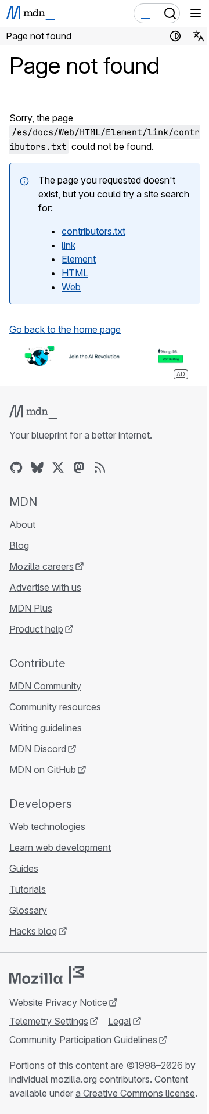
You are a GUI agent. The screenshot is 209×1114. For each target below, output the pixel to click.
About (22, 524)
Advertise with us (45, 587)
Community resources (55, 707)
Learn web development (60, 847)
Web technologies (47, 826)
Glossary (28, 910)
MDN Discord (37, 748)
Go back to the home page (65, 329)
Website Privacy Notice (58, 1002)
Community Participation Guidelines (83, 1039)
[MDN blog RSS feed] (100, 468)
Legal (119, 1021)
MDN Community (45, 686)
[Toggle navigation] (195, 13)
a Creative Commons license (135, 1093)
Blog (19, 545)
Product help (36, 629)
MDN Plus (30, 608)
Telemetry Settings (48, 1021)
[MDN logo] (33, 412)
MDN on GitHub (42, 769)
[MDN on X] (58, 468)
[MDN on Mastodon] (79, 468)
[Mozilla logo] (46, 975)
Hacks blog (33, 931)
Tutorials (27, 889)
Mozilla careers (41, 566)
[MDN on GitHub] (16, 468)
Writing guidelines (45, 728)
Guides (23, 868)
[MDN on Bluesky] (37, 468)
